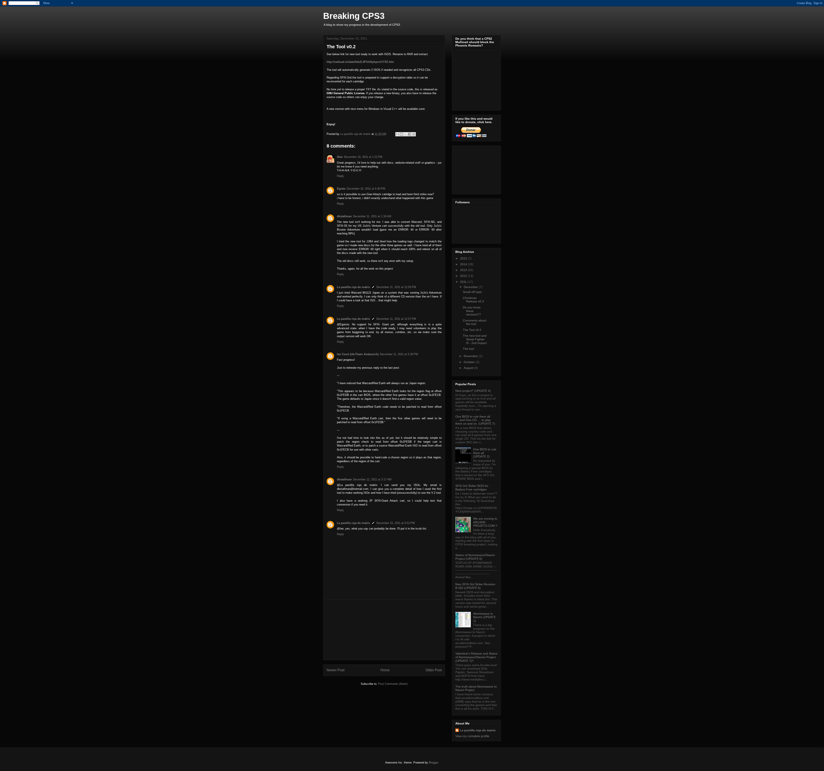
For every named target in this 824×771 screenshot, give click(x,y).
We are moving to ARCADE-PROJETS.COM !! (485, 522)
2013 (464, 270)
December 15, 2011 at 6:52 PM (395, 523)
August (469, 368)
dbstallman (344, 216)
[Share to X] (405, 134)
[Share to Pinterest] (414, 134)
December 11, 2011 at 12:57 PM (396, 318)
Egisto (341, 188)
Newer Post (335, 670)
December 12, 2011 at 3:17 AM (372, 479)
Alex (340, 156)
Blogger (433, 762)
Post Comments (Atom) (392, 683)
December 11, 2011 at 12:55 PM (396, 287)
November (471, 356)
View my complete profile (472, 736)
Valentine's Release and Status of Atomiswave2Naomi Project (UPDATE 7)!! (476, 657)
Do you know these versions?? (472, 311)
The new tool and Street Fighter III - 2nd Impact (475, 339)
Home (385, 670)
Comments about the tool (474, 322)
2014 (464, 264)
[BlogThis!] (401, 134)
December (471, 287)
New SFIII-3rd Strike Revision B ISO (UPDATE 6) (475, 586)
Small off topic (472, 292)
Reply (340, 176)
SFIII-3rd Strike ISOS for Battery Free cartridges (471, 487)
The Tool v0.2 (472, 330)
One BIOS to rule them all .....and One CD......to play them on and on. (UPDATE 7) (475, 420)
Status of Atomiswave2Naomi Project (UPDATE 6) (475, 556)
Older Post (434, 670)
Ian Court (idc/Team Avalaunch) (358, 354)
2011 (463, 282)
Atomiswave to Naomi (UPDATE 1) (484, 617)
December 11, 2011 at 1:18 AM (372, 216)
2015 (464, 258)
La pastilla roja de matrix (353, 287)
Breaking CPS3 (354, 16)
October (470, 362)
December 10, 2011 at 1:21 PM (363, 156)
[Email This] (397, 134)
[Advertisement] (384, 630)
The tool (468, 348)
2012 (464, 276)
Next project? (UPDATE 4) (473, 390)
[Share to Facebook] (409, 134)
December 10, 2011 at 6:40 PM (366, 188)
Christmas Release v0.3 (473, 299)
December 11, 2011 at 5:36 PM (399, 354)
